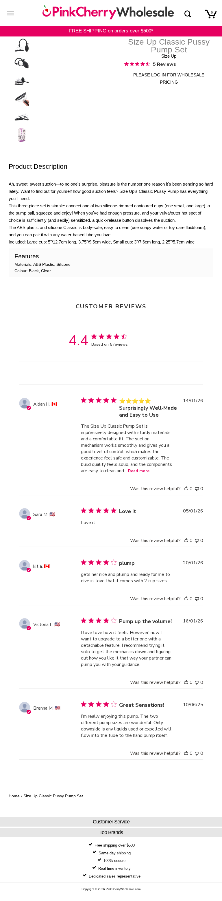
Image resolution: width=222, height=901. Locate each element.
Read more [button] (138, 471)
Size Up (168, 56)
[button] (186, 489)
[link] (150, 64)
